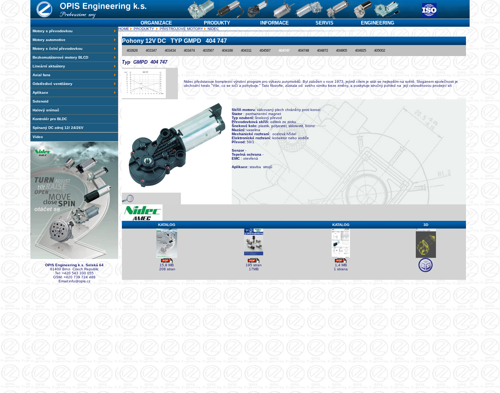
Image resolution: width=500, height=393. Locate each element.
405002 (379, 50)
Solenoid (40, 101)
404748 (303, 50)
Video (38, 137)
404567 (265, 50)
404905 (341, 50)
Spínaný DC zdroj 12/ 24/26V (58, 128)
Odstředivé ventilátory (52, 84)
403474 (189, 50)
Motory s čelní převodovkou (57, 49)
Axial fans (42, 75)
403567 (208, 50)
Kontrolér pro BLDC (50, 119)
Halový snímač (46, 110)
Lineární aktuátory (49, 66)
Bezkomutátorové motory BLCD (60, 57)
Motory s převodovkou (52, 31)
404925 (360, 50)
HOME (123, 29)
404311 (246, 50)
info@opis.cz (79, 281)
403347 (151, 50)
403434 (170, 50)
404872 (322, 50)
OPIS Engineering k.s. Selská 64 (74, 265)
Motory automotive (49, 40)
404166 (227, 50)
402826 (132, 50)
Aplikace (40, 92)
